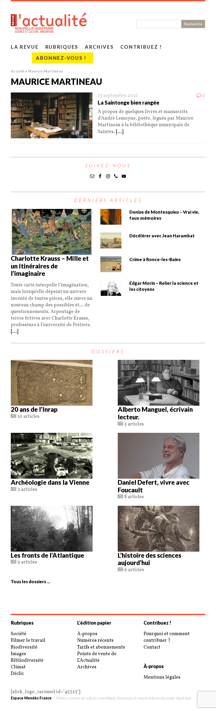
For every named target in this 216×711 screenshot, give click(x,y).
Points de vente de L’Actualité (96, 657)
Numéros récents (95, 640)
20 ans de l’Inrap (34, 409)
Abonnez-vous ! (61, 58)
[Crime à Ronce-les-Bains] (110, 269)
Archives (99, 47)
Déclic (17, 673)
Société (18, 634)
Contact (152, 647)
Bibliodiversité (27, 660)
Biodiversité (24, 647)
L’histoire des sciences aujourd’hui (149, 559)
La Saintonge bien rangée (128, 102)
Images (18, 654)
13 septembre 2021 (118, 95)
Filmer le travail (28, 640)
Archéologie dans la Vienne (50, 482)
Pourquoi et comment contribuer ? (167, 637)
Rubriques (61, 47)
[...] (119, 132)
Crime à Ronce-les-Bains (155, 259)
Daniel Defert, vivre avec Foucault (153, 486)
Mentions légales (162, 677)
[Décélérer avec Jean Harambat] (110, 245)
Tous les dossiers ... (30, 581)
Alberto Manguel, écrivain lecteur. (155, 413)
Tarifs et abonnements (101, 647)
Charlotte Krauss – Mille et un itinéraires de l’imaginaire (50, 265)
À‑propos (87, 634)
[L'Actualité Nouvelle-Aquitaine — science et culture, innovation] (108, 21)
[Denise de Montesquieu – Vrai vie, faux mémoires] (110, 221)
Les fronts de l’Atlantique (47, 555)
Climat (18, 667)
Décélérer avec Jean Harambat (162, 235)
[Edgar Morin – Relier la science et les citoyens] (110, 292)
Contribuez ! (141, 47)
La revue (25, 47)
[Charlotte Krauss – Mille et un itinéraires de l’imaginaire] (51, 251)
